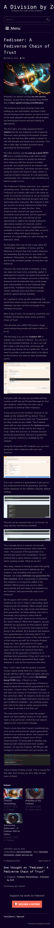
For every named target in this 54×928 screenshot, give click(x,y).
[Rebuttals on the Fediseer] (35, 793)
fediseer (43, 852)
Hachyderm (9, 916)
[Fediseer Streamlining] (13, 793)
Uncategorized (24, 852)
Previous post (13, 861)
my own (35, 96)
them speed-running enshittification (27, 103)
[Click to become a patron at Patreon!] (27, 904)
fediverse (9, 855)
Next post (43, 861)
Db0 (23, 58)
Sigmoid (20, 916)
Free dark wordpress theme (39, 924)
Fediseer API (35, 336)
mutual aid (27, 855)
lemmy (42, 96)
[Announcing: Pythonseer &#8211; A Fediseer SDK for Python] (13, 818)
